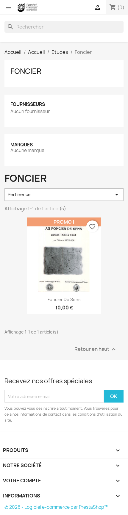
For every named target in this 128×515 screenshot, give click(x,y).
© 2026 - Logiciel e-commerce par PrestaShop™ (56, 507)
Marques (21, 145)
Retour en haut (95, 349)
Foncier (25, 71)
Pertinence (64, 194)
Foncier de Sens (64, 299)
